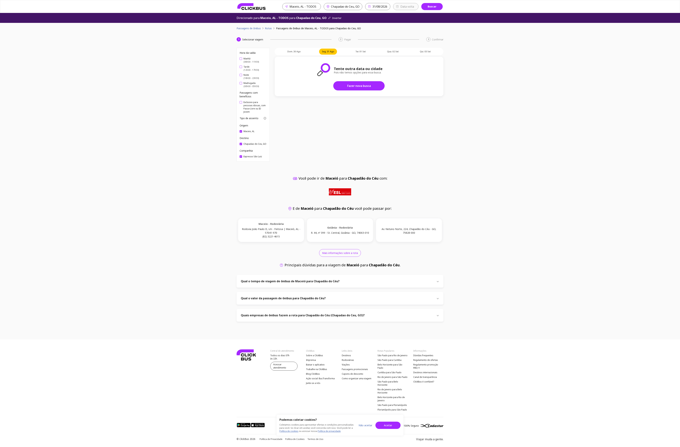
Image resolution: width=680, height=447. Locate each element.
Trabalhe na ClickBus (316, 369)
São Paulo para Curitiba (389, 360)
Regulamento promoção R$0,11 (425, 366)
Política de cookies (288, 431)
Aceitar (388, 425)
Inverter (336, 18)
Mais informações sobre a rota (340, 253)
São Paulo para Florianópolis (392, 405)
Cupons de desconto (352, 373)
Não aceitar (365, 425)
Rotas (268, 28)
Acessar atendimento (279, 366)
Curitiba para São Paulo (389, 372)
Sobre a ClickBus (314, 355)
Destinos (346, 355)
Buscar (432, 6)
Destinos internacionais (425, 372)
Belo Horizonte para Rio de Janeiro (391, 399)
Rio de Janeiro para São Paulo (392, 377)
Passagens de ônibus (249, 28)
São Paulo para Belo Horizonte (388, 383)
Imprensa (311, 360)
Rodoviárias (348, 360)
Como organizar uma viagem (356, 378)
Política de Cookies (295, 439)
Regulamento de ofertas (425, 360)
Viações (346, 364)
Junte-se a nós (313, 383)
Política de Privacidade (271, 439)
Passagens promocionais (355, 369)
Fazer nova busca (359, 86)
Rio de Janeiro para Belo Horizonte (390, 391)
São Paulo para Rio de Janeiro (392, 355)
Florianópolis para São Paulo (392, 409)
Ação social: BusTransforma (320, 378)
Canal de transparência (425, 377)
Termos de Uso (315, 439)
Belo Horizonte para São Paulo (390, 366)
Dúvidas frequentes (423, 355)
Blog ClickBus (313, 373)
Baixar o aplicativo (315, 364)
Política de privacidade (329, 431)
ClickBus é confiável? (423, 381)
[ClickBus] (251, 6)
